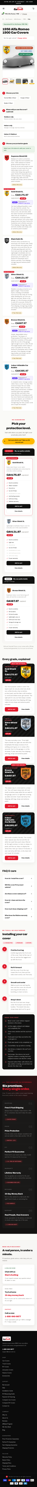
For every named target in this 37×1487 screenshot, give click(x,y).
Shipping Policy (6, 1463)
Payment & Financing (8, 1397)
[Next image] (31, 61)
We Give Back (6, 1427)
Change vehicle (22, 38)
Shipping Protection (8, 1448)
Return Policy (6, 1460)
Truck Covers (6, 1364)
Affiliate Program (7, 1424)
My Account (5, 1385)
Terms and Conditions (9, 1466)
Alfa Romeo (17, 19)
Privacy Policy (6, 1469)
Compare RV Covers (8, 1403)
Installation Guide (7, 1391)
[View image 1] (5, 81)
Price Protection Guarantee (10, 1439)
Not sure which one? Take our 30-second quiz (19, 441)
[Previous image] (5, 61)
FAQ (3, 1388)
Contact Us (5, 1406)
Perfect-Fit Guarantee (9, 1442)
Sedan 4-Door (8, 103)
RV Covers (5, 1367)
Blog (3, 1430)
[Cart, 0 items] (33, 9)
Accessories (6, 1376)
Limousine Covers (7, 1370)
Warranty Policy (7, 1457)
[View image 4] (25, 81)
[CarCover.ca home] (18, 8)
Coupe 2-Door (25, 98)
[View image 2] (12, 81)
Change (24, 14)
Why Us (4, 1415)
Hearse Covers (7, 1373)
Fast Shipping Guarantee (9, 1445)
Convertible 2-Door (10, 98)
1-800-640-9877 (8, 1349)
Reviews (4, 1421)
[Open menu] (4, 9)
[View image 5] (32, 81)
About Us (5, 1418)
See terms (27, 203)
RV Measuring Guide (8, 1394)
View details (18, 511)
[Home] (3, 19)
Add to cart (18, 506)
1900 (24, 19)
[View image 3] (18, 81)
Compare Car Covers (9, 1400)
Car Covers (9, 19)
